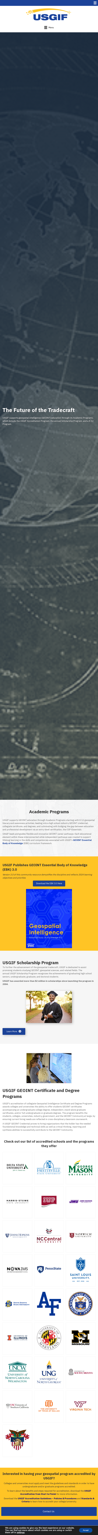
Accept (86, 1530)
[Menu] (95, 3)
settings (20, 1532)
